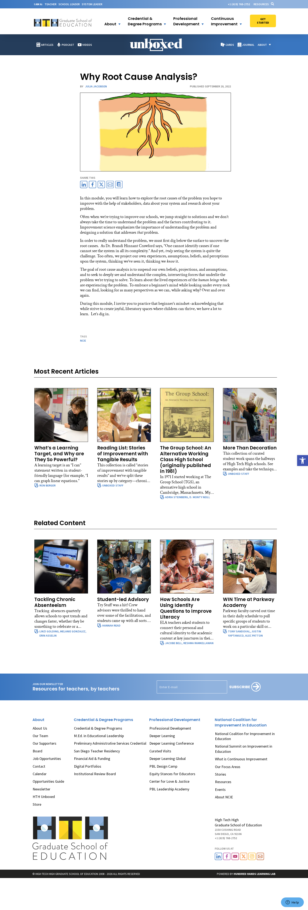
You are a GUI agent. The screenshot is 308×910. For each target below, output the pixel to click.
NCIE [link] (83, 340)
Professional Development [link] (170, 728)
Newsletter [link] (41, 789)
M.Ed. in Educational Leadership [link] (99, 735)
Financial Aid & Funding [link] (92, 758)
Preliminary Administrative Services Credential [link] (110, 743)
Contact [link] (39, 766)
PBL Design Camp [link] (163, 766)
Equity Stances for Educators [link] (172, 773)
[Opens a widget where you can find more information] (292, 902)
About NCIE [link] (224, 797)
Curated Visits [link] (160, 751)
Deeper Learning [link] (162, 735)
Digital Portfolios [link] (87, 766)
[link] (302, 460)
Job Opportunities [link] (47, 758)
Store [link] (37, 804)
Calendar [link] (40, 773)
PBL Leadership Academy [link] (169, 789)
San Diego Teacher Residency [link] (97, 751)
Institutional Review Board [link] (95, 773)
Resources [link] (261, 4)
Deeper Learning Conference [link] (171, 743)
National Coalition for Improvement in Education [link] (245, 736)
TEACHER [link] (50, 4)
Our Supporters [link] (44, 743)
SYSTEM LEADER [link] (92, 4)
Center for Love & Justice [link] (169, 781)
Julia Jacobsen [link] (96, 86)
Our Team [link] (40, 735)
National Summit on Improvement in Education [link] (243, 749)
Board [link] (37, 751)
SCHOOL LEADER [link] (69, 4)
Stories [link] (220, 774)
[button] (110, 21)
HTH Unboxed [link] (44, 796)
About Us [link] (40, 728)
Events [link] (220, 789)
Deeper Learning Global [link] (167, 758)
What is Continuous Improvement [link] (241, 759)
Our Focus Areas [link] (227, 766)
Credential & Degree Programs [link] (98, 728)
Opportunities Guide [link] (48, 781)
